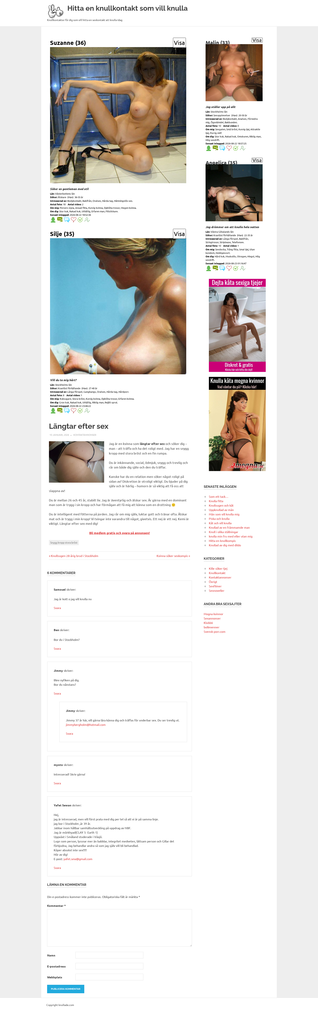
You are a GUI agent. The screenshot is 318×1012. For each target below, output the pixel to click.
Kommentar (56, 906)
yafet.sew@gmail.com (77, 859)
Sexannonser (212, 618)
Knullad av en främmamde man (229, 527)
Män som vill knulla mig (224, 514)
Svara (57, 608)
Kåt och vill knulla (220, 523)
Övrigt (213, 581)
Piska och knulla (219, 518)
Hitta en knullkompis (222, 540)
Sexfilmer (215, 586)
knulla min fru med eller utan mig (230, 536)
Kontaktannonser (84, 434)
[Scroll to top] (311, 1005)
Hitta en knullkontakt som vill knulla (127, 8)
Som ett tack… (218, 496)
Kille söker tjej (218, 568)
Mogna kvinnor (213, 614)
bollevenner (211, 627)
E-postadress (56, 966)
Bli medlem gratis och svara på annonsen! (119, 533)
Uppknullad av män (221, 510)
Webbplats (54, 977)
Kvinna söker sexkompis (172, 556)
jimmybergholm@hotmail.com (86, 724)
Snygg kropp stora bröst (63, 542)
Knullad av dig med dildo (225, 545)
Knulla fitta (216, 501)
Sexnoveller (216, 590)
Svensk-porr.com (214, 631)
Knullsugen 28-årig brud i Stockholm (74, 556)
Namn (51, 955)
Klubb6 (208, 622)
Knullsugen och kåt (221, 505)
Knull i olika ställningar (223, 532)
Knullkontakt (217, 573)
